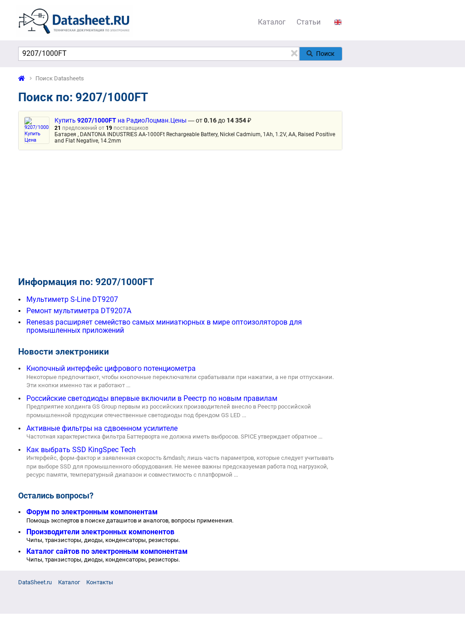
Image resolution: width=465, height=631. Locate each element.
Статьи (309, 22)
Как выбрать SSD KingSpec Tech (81, 449)
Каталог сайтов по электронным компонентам (107, 551)
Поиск (325, 53)
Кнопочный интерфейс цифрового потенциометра (111, 368)
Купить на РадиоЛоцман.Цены (120, 120)
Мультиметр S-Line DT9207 (72, 299)
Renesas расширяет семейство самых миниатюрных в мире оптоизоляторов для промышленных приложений (164, 326)
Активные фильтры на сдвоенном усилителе (102, 428)
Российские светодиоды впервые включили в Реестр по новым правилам (151, 398)
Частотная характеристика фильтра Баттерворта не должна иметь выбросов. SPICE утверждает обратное (171, 436)
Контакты (99, 582)
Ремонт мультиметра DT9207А (78, 310)
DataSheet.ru (35, 582)
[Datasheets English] (337, 22)
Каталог (272, 22)
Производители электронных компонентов (100, 531)
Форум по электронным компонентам (92, 512)
